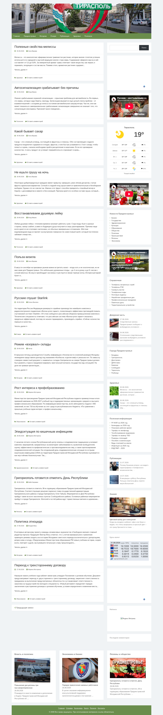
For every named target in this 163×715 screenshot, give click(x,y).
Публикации (64, 36)
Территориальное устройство (122, 305)
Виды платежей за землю (121, 443)
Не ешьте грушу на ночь (31, 172)
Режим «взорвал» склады (32, 344)
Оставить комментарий (34, 78)
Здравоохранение (22, 468)
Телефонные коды (118, 292)
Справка (69, 708)
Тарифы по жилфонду (120, 430)
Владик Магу (32, 526)
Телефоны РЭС (117, 287)
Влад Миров (32, 92)
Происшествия (117, 236)
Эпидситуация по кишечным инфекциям (43, 431)
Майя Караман (33, 482)
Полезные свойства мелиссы (35, 46)
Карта (86, 708)
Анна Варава (32, 51)
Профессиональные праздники (123, 300)
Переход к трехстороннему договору (40, 565)
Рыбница (114, 373)
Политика (115, 233)
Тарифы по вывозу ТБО (120, 435)
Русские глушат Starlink (31, 298)
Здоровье (77, 36)
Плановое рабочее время (121, 428)
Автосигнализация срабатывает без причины (46, 87)
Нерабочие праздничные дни (122, 297)
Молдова (43, 36)
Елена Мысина (33, 302)
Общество (115, 231)
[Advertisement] (58, 630)
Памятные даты (117, 302)
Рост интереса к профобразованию (39, 388)
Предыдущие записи (24, 608)
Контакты (101, 708)
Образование (21, 421)
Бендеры (114, 355)
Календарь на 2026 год (120, 425)
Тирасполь (115, 370)
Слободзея (115, 368)
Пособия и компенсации (121, 441)
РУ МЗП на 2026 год (119, 423)
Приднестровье (30, 36)
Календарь (78, 708)
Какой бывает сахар (28, 131)
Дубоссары (115, 363)
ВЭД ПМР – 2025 (118, 448)
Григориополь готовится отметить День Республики (51, 478)
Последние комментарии (119, 638)
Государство (116, 220)
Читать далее (24, 70)
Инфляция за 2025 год (120, 446)
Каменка (114, 365)
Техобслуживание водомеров (122, 433)
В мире (53, 36)
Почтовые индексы (118, 295)
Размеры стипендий (119, 438)
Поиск (144, 48)
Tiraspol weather (129, 173)
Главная (16, 36)
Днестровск (115, 360)
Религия (93, 708)
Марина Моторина (34, 392)
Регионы (19, 511)
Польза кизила (24, 257)
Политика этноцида (28, 521)
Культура (114, 225)
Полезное (88, 36)
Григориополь (116, 357)
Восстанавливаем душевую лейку (38, 213)
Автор (30, 348)
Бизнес (114, 218)
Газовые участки (117, 290)
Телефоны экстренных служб (122, 285)
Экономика (115, 241)
